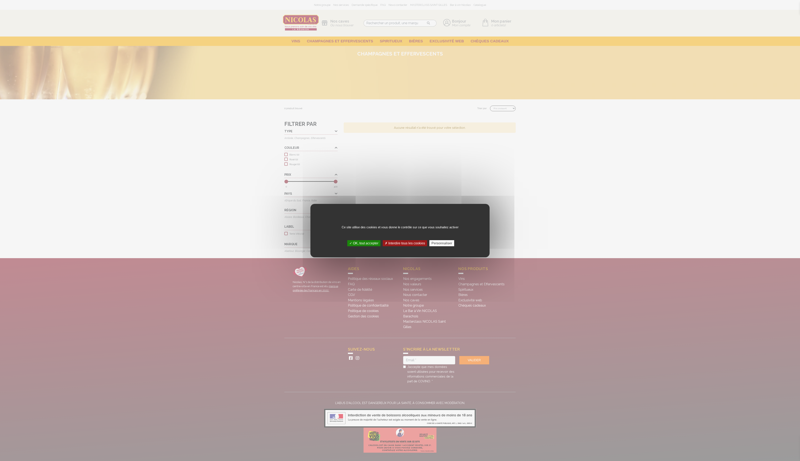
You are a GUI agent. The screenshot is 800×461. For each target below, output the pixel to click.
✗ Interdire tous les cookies (405, 243)
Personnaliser (441, 243)
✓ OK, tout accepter (363, 243)
